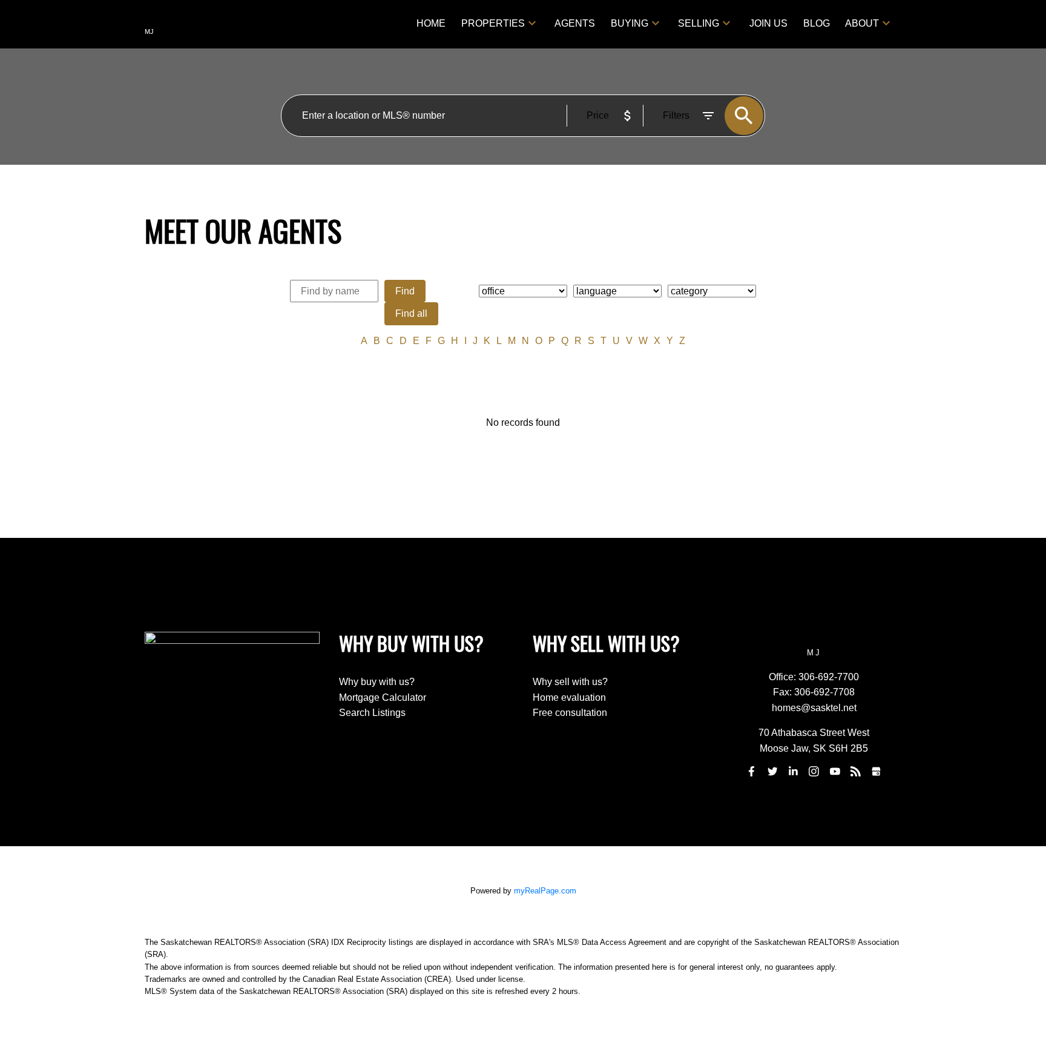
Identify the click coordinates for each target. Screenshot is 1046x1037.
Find (405, 291)
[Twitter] (772, 771)
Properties (493, 23)
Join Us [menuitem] (768, 23)
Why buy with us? (377, 682)
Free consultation (570, 712)
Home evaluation (569, 697)
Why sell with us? (570, 682)
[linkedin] (792, 771)
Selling (698, 23)
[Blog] (855, 771)
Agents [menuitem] (574, 23)
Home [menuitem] (431, 23)
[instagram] (814, 771)
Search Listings (372, 712)
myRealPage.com (545, 890)
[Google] (876, 771)
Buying (629, 23)
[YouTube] (834, 771)
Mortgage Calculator (382, 697)
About (862, 23)
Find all (411, 313)
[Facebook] (751, 771)
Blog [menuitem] (816, 23)
